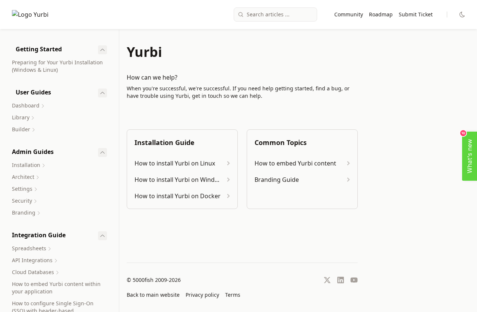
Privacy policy (202, 294)
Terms (232, 294)
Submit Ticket (416, 14)
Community (348, 14)
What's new (467, 152)
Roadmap (381, 14)
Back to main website (153, 294)
